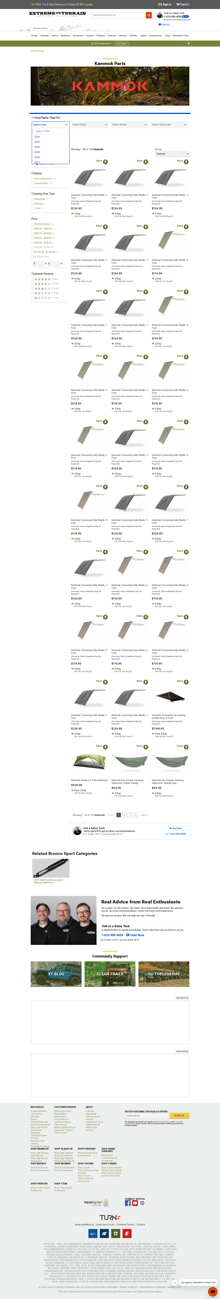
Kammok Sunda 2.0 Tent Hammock (89, 780)
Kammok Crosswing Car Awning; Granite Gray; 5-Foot (169, 716)
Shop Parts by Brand (40, 1124)
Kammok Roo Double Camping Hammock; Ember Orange (127, 782)
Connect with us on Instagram (142, 1203)
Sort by (158, 149)
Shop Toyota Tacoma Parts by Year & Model (88, 1170)
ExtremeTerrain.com (57, 14)
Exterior (112, 35)
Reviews (89, 1130)
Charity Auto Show (94, 1122)
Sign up (180, 1115)
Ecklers (141, 1224)
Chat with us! (60, 1124)
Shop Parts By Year (39, 1122)
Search (149, 15)
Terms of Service (146, 1291)
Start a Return (60, 1114)
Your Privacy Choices (153, 1287)
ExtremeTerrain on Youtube (135, 1203)
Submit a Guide (93, 1116)
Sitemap (112, 1287)
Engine (90, 35)
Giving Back (91, 1114)
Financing (35, 1133)
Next (144, 815)
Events (34, 1119)
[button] (164, 25)
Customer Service (62, 1122)
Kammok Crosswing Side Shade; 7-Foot (89, 196)
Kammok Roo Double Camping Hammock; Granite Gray (168, 782)
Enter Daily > (121, 43)
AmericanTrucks (105, 1224)
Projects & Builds (38, 1111)
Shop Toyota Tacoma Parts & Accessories (85, 1178)
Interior (123, 35)
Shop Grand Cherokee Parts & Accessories (109, 1158)
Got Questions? (61, 1119)
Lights (143, 35)
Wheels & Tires (181, 35)
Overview (90, 1111)
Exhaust (101, 35)
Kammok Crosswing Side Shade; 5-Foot (170, 261)
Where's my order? (62, 1111)
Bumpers (65, 35)
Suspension (155, 35)
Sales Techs (91, 1127)
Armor (55, 35)
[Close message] (189, 43)
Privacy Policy (164, 1122)
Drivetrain (78, 35)
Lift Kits (133, 35)
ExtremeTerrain (125, 1224)
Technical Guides (39, 1135)
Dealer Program (93, 1124)
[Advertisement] (110, 1022)
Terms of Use (60, 1133)
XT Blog (34, 1138)
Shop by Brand (37, 51)
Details (89, 4)
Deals (34, 35)
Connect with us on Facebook (128, 1203)
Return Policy (60, 1116)
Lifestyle (44, 35)
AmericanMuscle (84, 1224)
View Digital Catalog (40, 1146)
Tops (167, 35)
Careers (89, 1119)
